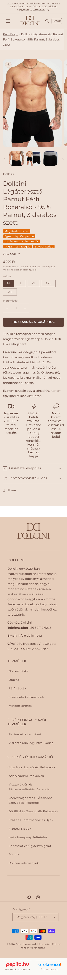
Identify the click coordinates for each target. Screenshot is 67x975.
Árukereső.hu (49, 969)
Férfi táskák (17, 688)
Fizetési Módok (20, 828)
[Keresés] (47, 21)
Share (11, 490)
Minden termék (20, 705)
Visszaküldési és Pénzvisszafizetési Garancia (29, 787)
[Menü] (8, 21)
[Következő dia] (63, 159)
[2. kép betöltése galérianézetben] (33, 158)
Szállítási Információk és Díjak (31, 820)
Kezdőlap (10, 34)
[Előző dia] (4, 159)
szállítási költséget (42, 267)
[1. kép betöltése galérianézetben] (16, 158)
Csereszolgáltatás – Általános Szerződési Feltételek (30, 800)
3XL (10, 292)
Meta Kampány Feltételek (28, 837)
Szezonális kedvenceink (26, 697)
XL (34, 283)
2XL (49, 283)
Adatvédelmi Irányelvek (26, 776)
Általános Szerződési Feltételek (32, 767)
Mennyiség (10, 300)
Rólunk (14, 854)
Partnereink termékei (25, 734)
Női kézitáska (19, 671)
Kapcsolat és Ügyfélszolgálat (30, 846)
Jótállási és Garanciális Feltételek (33, 811)
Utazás (14, 680)
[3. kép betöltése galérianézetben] (50, 158)
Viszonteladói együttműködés (31, 743)
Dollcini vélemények (24, 863)
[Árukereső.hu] (50, 964)
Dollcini (20, 944)
